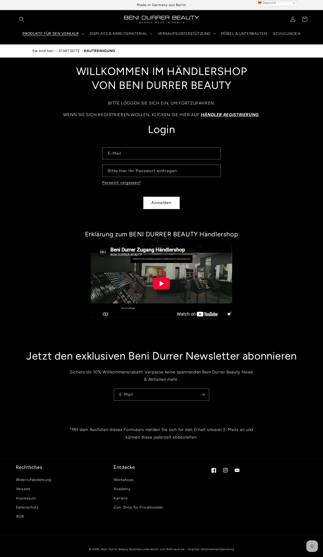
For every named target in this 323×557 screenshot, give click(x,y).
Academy (122, 489)
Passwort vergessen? (121, 182)
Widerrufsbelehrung (33, 479)
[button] (22, 19)
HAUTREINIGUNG (99, 51)
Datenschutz (27, 507)
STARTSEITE (69, 51)
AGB (20, 516)
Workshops (124, 479)
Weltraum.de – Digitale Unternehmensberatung (200, 549)
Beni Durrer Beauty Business (121, 549)
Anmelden (161, 202)
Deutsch (269, 3)
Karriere (120, 498)
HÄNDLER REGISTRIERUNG (230, 114)
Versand (23, 489)
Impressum (26, 498)
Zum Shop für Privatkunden (138, 507)
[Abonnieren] (203, 395)
